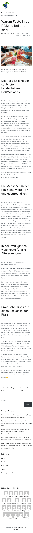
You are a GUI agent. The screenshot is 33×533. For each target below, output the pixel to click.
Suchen (3, 400)
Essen (3, 458)
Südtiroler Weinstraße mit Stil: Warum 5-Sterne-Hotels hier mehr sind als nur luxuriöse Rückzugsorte (15, 431)
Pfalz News (4, 465)
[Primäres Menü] (30, 9)
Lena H (23, 69)
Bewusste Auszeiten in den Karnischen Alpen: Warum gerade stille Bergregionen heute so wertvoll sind (16, 423)
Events (15, 69)
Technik (3, 469)
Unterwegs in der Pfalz (8, 473)
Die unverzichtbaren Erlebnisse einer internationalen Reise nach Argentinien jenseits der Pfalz (16, 416)
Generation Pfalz (7, 13)
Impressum (16, 529)
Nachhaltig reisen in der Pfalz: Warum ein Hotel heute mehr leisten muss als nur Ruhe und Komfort (16, 438)
